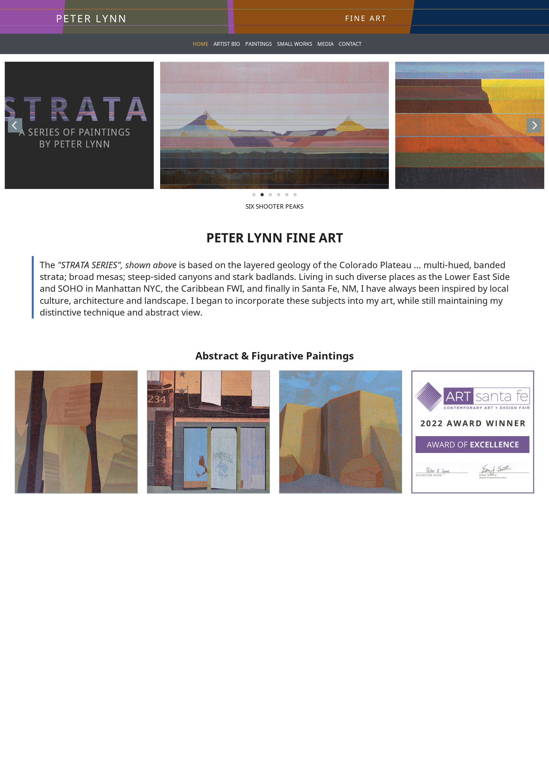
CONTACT (350, 43)
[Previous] (15, 125)
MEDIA (325, 43)
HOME (200, 43)
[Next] (534, 125)
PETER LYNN (91, 18)
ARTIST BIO (227, 43)
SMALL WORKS (294, 43)
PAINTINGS (258, 43)
